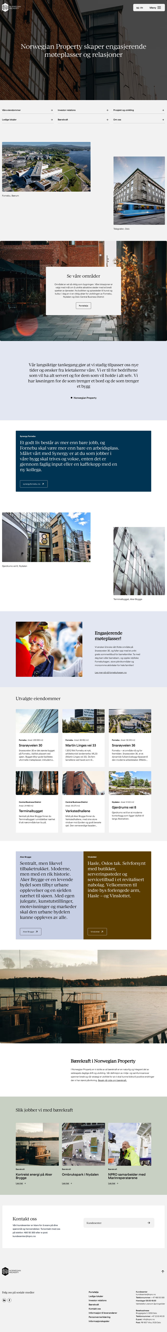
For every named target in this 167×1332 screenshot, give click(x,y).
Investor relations (67, 109)
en (141, 7)
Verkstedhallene (77, 810)
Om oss (117, 119)
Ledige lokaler (9, 119)
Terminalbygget (31, 810)
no (137, 7)
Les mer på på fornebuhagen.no (111, 672)
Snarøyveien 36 (123, 745)
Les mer (19, 1183)
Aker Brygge (28, 931)
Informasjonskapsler (99, 1321)
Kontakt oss (95, 1308)
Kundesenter (94, 1222)
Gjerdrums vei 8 (124, 807)
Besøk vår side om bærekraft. (112, 1080)
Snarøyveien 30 (30, 745)
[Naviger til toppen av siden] (163, 1271)
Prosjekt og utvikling (123, 109)
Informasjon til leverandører (103, 1312)
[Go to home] (11, 7)
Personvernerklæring (99, 1316)
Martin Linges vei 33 (80, 745)
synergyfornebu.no (31, 484)
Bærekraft (63, 119)
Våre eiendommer (11, 109)
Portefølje (83, 305)
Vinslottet (95, 931)
